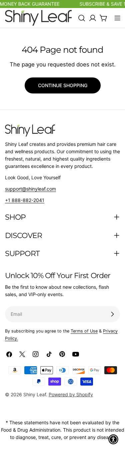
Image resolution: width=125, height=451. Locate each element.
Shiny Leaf (34, 394)
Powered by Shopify (71, 394)
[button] (113, 439)
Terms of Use (84, 330)
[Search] (81, 18)
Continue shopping (62, 85)
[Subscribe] (112, 314)
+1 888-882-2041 (24, 200)
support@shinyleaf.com (30, 189)
